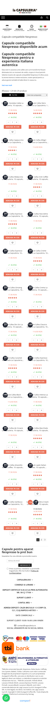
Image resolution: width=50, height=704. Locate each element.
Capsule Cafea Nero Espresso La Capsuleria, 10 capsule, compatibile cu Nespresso (37, 104)
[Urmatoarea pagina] (44, 539)
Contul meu (24, 602)
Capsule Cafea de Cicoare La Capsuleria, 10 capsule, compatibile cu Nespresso (12, 429)
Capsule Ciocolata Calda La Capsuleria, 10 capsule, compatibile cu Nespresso (12, 104)
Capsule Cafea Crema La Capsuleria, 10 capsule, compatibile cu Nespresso (37, 288)
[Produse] (3, 18)
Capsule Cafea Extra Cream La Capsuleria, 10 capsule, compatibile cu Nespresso (37, 503)
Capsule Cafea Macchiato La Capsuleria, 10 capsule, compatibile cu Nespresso (37, 429)
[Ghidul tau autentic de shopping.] (25, 701)
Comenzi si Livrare (24, 585)
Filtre (14, 95)
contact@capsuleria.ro (26, 625)
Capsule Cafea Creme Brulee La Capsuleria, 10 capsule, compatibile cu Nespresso (37, 252)
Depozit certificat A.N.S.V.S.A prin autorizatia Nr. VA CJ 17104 (25, 591)
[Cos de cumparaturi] (41, 17)
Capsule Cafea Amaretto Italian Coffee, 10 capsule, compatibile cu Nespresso (12, 466)
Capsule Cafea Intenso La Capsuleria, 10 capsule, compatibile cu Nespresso (37, 396)
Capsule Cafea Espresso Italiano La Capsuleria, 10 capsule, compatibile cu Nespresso (12, 215)
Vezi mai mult (7, 85)
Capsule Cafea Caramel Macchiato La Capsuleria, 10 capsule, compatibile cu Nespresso (12, 359)
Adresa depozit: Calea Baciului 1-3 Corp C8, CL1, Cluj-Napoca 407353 (25, 608)
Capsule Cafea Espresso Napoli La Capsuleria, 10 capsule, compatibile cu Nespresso (37, 359)
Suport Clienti (24, 597)
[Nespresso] (25, 28)
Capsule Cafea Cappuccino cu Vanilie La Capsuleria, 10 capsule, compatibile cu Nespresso (12, 141)
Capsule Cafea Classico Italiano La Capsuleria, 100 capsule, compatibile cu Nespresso (37, 325)
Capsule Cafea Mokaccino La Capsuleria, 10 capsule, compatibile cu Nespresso (12, 178)
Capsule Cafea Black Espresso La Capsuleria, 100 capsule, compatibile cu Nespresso (12, 396)
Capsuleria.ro (24, 579)
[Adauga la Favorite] (12, 132)
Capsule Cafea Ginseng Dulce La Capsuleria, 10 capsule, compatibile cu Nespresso (12, 288)
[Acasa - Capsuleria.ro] (25, 11)
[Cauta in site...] (47, 17)
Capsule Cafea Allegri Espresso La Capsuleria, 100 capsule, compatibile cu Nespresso (37, 141)
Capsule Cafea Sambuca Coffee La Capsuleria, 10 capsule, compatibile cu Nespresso (12, 503)
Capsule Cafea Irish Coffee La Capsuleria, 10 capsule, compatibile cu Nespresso (37, 178)
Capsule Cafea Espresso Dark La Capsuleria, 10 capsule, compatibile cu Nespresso (12, 252)
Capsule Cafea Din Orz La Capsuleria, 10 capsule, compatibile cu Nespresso (12, 325)
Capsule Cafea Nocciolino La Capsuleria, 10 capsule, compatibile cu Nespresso (37, 215)
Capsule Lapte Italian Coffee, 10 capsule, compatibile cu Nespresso (37, 466)
